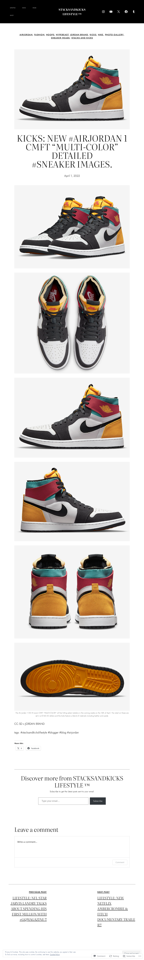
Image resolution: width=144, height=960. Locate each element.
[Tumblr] (133, 11)
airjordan (26, 34)
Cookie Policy (55, 954)
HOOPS (50, 34)
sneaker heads (60, 37)
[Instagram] (103, 11)
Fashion (39, 34)
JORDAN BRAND (79, 34)
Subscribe (97, 801)
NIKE (100, 34)
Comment (119, 862)
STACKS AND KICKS (82, 37)
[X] (118, 11)
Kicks (93, 34)
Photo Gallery (114, 34)
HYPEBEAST (62, 34)
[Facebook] (126, 11)
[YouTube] (111, 11)
